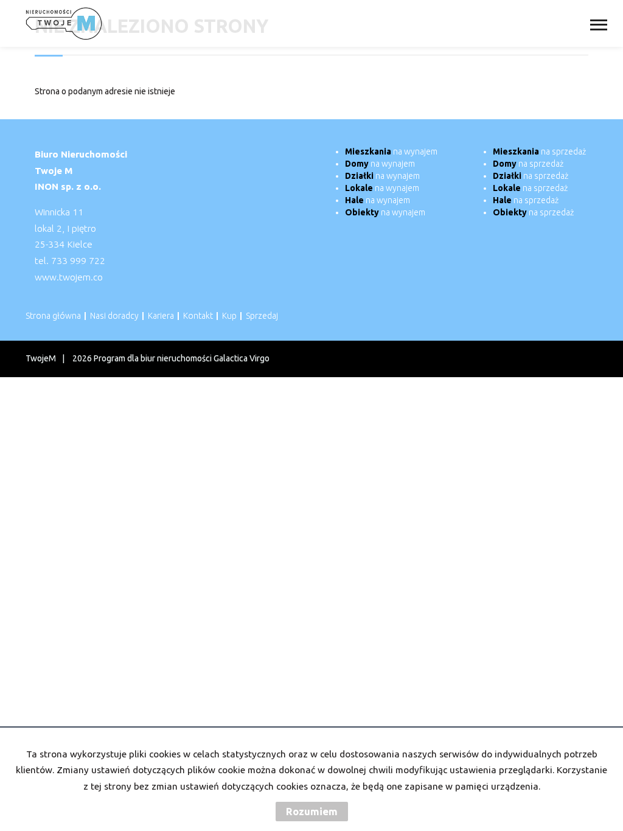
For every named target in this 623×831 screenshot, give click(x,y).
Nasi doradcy (114, 316)
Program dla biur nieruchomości (154, 358)
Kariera (161, 316)
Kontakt (198, 316)
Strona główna (53, 316)
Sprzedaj (262, 316)
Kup (229, 316)
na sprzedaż (539, 151)
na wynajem (391, 151)
